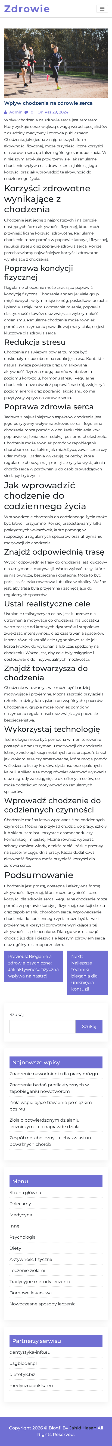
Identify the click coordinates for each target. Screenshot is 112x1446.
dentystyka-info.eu (30, 1352)
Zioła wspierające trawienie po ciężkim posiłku (51, 1106)
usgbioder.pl (23, 1363)
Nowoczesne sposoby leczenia (43, 1303)
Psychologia (23, 1237)
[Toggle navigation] (102, 9)
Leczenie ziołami (27, 1270)
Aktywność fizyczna (31, 1259)
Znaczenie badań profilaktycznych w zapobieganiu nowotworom (49, 1088)
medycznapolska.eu (31, 1385)
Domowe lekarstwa (31, 1292)
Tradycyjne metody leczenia (40, 1281)
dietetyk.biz (22, 1374)
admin (15, 112)
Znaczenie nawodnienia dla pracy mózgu (54, 1073)
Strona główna (25, 1192)
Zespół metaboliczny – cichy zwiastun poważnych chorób (50, 1141)
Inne (15, 1226)
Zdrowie (27, 9)
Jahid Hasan (83, 1428)
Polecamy (20, 1203)
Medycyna (21, 1214)
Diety (15, 1248)
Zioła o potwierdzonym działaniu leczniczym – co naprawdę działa (45, 1123)
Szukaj (17, 1014)
